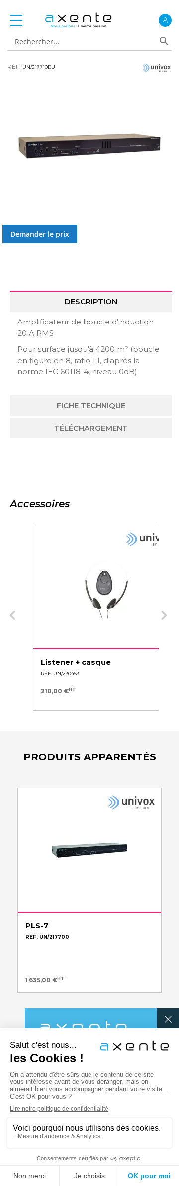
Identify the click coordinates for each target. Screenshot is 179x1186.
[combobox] (86, 42)
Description (91, 301)
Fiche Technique (91, 405)
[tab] (91, 301)
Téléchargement (91, 427)
